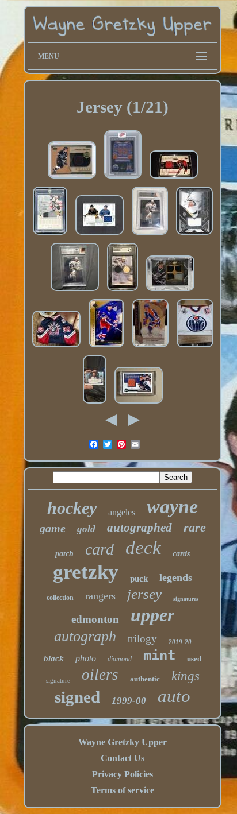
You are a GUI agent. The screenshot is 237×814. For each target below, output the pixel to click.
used (194, 658)
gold (86, 529)
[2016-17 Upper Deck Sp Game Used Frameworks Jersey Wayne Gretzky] (122, 178)
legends (175, 577)
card (99, 549)
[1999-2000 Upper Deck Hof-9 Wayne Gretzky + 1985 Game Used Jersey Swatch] (75, 291)
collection (60, 598)
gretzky (85, 572)
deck (143, 547)
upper (152, 614)
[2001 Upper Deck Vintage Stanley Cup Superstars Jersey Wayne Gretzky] (139, 403)
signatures (185, 599)
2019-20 (180, 641)
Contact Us (122, 758)
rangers (100, 596)
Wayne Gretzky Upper (122, 742)
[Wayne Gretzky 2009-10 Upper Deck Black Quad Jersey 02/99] (170, 291)
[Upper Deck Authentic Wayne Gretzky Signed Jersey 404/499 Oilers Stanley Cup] (195, 347)
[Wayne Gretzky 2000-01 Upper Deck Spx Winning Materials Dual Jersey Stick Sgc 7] (122, 291)
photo (85, 658)
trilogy (142, 639)
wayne (172, 506)
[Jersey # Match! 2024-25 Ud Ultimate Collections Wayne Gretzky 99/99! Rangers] (106, 347)
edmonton (95, 619)
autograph (85, 636)
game (53, 528)
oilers (100, 674)
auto (174, 696)
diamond (120, 659)
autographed (139, 527)
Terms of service (122, 790)
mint (159, 656)
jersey (144, 594)
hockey (72, 507)
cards (181, 553)
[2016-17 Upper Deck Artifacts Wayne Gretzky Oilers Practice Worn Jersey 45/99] (150, 347)
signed (77, 697)
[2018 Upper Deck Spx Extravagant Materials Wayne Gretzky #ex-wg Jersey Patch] (194, 234)
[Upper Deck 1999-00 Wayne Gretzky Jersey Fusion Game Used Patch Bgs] (150, 234)
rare (195, 527)
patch (64, 553)
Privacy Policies (122, 774)
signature (58, 680)
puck (139, 578)
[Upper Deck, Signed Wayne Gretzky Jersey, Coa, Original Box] (56, 347)
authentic (145, 679)
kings (185, 676)
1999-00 (129, 700)
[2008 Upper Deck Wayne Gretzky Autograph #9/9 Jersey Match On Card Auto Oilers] (94, 403)
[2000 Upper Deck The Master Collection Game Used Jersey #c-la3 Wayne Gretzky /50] (50, 234)
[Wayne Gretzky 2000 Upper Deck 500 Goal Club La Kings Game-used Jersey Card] (72, 178)
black (54, 658)
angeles (121, 512)
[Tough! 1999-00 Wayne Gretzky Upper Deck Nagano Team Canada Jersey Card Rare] (174, 178)
